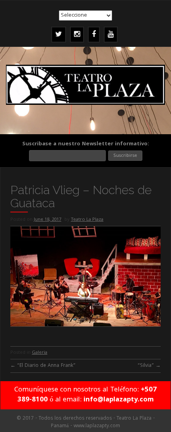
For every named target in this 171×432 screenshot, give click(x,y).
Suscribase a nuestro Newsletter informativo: (85, 144)
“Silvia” (149, 366)
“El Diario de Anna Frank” (43, 366)
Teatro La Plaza (87, 220)
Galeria (39, 353)
